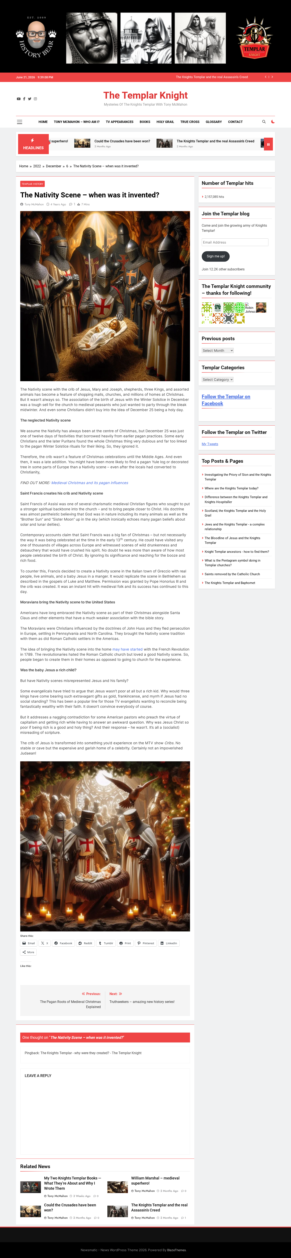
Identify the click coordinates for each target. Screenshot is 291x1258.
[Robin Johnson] (250, 307)
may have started (127, 649)
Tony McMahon (34, 204)
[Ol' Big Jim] (261, 307)
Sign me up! (216, 256)
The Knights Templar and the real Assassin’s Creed (212, 77)
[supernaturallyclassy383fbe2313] (239, 307)
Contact (235, 122)
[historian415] (228, 307)
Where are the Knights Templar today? (231, 488)
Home (43, 122)
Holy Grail (165, 122)
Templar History (32, 184)
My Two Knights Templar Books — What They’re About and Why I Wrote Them (72, 1183)
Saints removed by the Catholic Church (232, 574)
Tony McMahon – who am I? (76, 122)
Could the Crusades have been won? (76, 141)
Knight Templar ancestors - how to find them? (237, 552)
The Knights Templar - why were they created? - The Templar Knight (90, 1053)
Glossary (214, 122)
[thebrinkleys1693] (207, 318)
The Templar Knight (145, 95)
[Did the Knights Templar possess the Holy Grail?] (223, 143)
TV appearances (119, 122)
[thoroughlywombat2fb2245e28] (239, 318)
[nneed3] (218, 318)
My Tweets (210, 444)
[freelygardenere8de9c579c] (207, 307)
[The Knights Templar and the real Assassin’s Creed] (119, 143)
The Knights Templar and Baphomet (230, 583)
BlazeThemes (176, 1250)
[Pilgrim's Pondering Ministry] (218, 307)
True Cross (189, 122)
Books (145, 122)
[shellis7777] (228, 318)
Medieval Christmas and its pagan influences (89, 483)
